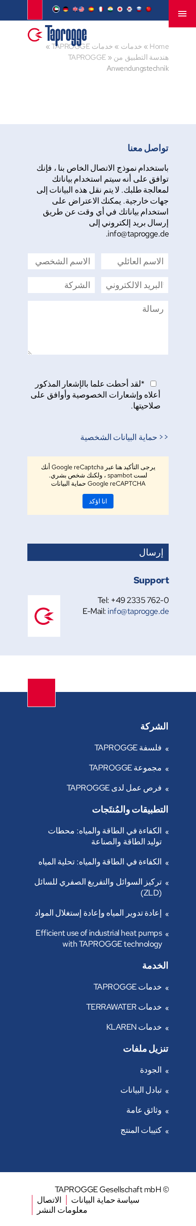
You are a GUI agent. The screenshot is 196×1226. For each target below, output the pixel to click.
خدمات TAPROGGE (127, 986)
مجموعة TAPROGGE (125, 767)
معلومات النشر (62, 1210)
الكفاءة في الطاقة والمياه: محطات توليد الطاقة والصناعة (105, 836)
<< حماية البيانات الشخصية (124, 437)
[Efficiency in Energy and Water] (57, 43)
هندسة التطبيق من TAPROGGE (118, 57)
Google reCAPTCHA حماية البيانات (98, 483)
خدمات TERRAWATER (124, 1006)
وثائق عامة (144, 1110)
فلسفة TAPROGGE (128, 747)
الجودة (151, 1069)
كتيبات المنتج (141, 1130)
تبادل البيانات (141, 1090)
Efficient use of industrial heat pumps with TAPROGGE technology (99, 938)
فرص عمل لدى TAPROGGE (114, 787)
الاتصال (49, 1200)
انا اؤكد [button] (98, 501)
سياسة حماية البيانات (105, 1200)
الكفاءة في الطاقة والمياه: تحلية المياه (100, 861)
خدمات (131, 46)
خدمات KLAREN (134, 1027)
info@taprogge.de (138, 611)
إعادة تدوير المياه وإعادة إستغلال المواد (98, 912)
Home (159, 46)
